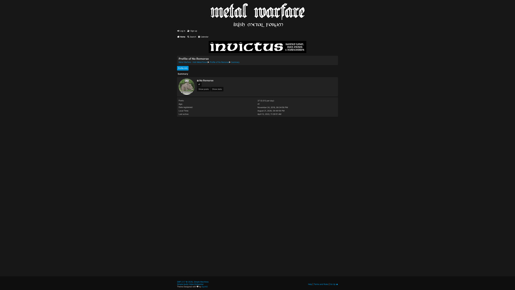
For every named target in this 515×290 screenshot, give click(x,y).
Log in (182, 31)
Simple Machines (201, 282)
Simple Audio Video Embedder (190, 284)
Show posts (203, 89)
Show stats (217, 89)
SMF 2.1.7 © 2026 (185, 282)
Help (310, 284)
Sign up (193, 31)
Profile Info (182, 68)
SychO (205, 286)
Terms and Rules (321, 284)
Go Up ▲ (334, 284)
